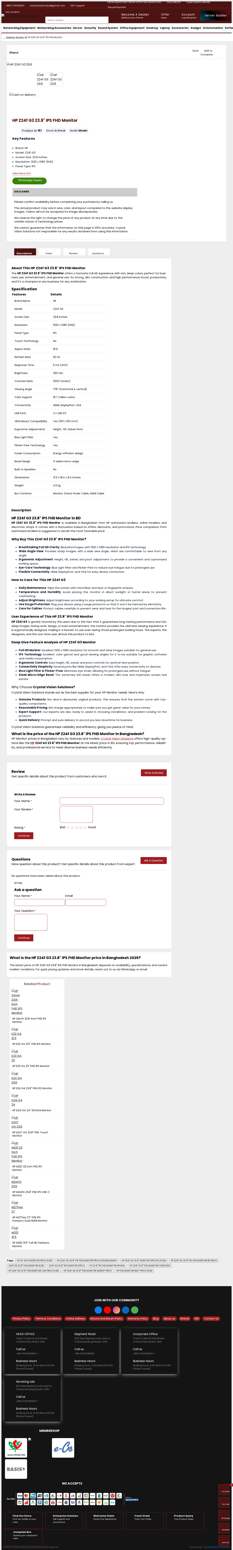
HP (26, 37)
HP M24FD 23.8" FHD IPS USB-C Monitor (31, 1193)
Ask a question (153, 860)
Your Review (22, 809)
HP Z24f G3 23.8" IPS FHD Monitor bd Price (194, 1260)
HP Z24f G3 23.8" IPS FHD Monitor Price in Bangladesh (87, 1260)
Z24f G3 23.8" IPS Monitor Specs (67, 1265)
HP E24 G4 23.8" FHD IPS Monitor (32, 1088)
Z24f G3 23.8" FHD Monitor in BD (26, 1265)
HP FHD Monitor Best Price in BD (134, 1270)
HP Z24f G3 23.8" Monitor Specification (144, 1260)
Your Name (22, 801)
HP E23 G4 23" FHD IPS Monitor (31, 1066)
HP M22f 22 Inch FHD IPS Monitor (27, 1168)
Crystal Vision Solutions (217, 1547)
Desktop (10, 37)
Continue (24, 836)
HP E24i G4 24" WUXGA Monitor (31, 1110)
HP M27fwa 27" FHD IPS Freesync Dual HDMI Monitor (30, 1219)
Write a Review (154, 773)
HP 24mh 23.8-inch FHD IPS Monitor (29, 1020)
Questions (98, 253)
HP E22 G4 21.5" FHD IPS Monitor (31, 1044)
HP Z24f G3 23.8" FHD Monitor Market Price (88, 1270)
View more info (21, 173)
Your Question (24, 911)
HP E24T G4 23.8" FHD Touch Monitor (30, 1134)
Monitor (20, 37)
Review (73, 253)
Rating (18, 828)
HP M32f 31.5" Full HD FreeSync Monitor (31, 1244)
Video (48, 253)
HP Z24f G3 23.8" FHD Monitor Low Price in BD (34, 1270)
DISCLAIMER (21, 191)
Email (69, 896)
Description (24, 253)
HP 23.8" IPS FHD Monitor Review (107, 1265)
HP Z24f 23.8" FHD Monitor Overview (150, 1265)
